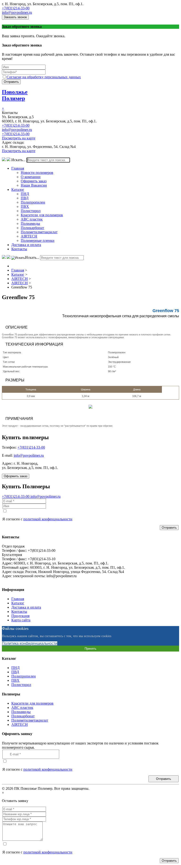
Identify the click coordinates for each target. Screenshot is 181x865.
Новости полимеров (37, 173)
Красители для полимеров (42, 215)
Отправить (11, 82)
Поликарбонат (32, 228)
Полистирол (31, 211)
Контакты (19, 249)
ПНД (25, 194)
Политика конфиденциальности (29, 643)
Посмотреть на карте (18, 138)
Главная (17, 168)
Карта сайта (20, 620)
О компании (31, 177)
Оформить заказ (33, 181)
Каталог (17, 190)
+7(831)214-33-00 (15, 8)
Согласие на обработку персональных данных (44, 77)
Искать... (18, 160)
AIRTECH (29, 236)
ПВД (25, 198)
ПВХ (25, 207)
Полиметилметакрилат (39, 232)
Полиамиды (30, 223)
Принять (90, 648)
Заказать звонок (15, 17)
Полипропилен (33, 202)
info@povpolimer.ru (17, 12)
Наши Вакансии (34, 185)
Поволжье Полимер (15, 95)
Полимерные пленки (37, 240)
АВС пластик (32, 219)
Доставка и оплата (26, 245)
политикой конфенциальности (47, 519)
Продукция (20, 616)
